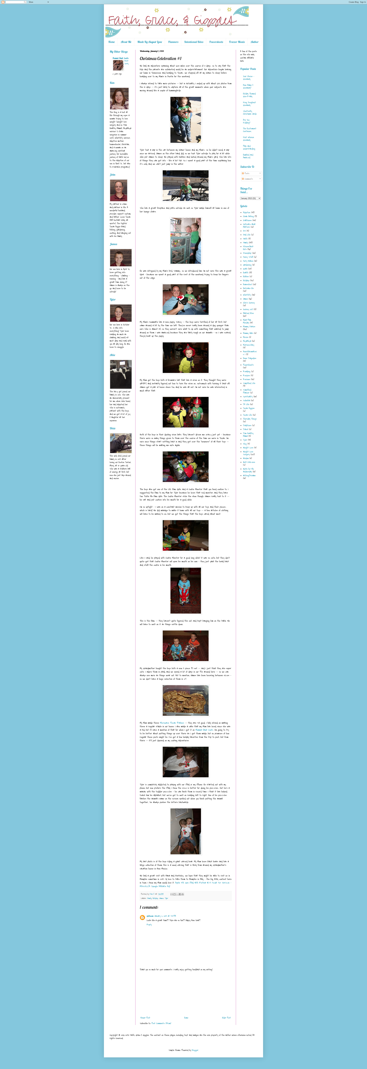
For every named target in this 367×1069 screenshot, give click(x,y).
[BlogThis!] (174, 894)
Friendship (247, 253)
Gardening (247, 264)
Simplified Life (249, 383)
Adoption (246, 212)
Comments (248, 179)
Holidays (155, 898)
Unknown (150, 916)
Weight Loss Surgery (248, 453)
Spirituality (248, 396)
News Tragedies (249, 358)
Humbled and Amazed (248, 156)
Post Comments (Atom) (161, 1023)
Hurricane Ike (248, 288)
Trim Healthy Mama (248, 435)
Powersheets (216, 42)
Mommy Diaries (249, 326)
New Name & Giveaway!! (248, 86)
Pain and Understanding (249, 147)
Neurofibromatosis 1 (250, 353)
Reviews (246, 379)
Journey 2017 (248, 309)
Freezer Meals (237, 42)
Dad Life (246, 234)
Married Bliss (248, 313)
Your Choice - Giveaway (248, 78)
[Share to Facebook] (179, 894)
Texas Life (247, 415)
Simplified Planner (247, 391)
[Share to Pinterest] (182, 894)
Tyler (166, 898)
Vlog (245, 443)
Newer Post (145, 1017)
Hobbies (246, 276)
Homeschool (247, 284)
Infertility (247, 294)
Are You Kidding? (246, 121)
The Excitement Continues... (249, 130)
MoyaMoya (247, 341)
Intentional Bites (193, 42)
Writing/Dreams (249, 475)
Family (149, 898)
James (161, 898)
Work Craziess (249, 462)
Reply (149, 924)
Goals (245, 268)
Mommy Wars (248, 333)
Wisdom (246, 458)
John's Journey (249, 302)
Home (111, 42)
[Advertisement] (185, 994)
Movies (245, 337)
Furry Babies (248, 261)
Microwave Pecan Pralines (172, 723)
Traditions (247, 425)
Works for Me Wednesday (248, 470)
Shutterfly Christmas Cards (250, 113)
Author (255, 42)
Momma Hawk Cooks (204, 730)
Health (245, 272)
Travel (245, 429)
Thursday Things (250, 418)
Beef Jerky (126, 62)
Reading (246, 371)
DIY (244, 230)
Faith (245, 238)
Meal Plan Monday (247, 321)
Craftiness (247, 220)
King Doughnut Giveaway (249, 104)
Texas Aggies (248, 408)
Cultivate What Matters (249, 226)
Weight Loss (248, 447)
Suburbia (246, 400)
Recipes (246, 375)
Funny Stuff (248, 257)
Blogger (195, 1050)
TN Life (246, 404)
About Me (126, 42)
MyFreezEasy (248, 345)
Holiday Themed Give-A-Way (249, 95)
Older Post (226, 1017)
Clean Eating (248, 216)
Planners (173, 42)
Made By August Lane (149, 42)
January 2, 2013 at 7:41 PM (165, 916)
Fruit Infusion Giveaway (248, 139)
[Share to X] (177, 894)
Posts (246, 173)
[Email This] (171, 894)
